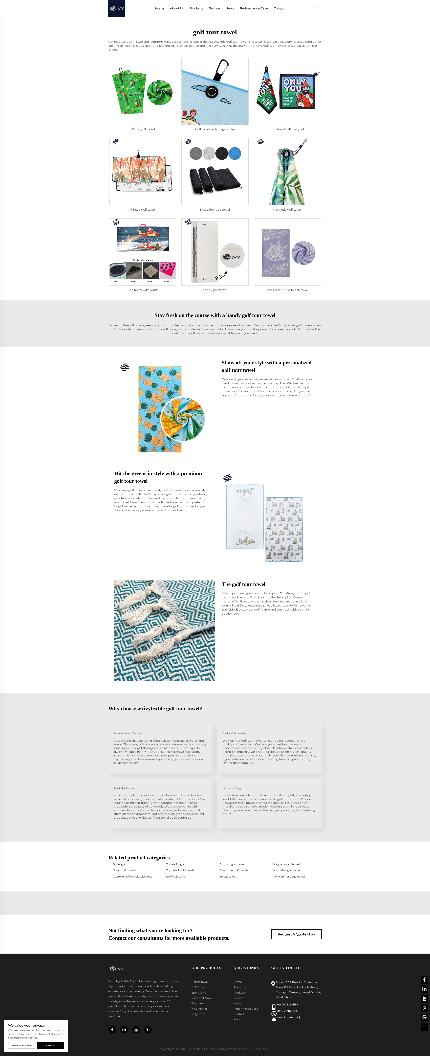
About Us (177, 8)
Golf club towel (176, 876)
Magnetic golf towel (287, 209)
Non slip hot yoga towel (289, 876)
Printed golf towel (143, 209)
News (230, 8)
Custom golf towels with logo (132, 876)
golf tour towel (236, 41)
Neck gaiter (199, 1008)
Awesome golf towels (234, 870)
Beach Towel (199, 981)
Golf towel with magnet (287, 129)
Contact (280, 8)
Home (159, 8)
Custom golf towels (233, 864)
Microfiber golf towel (215, 209)
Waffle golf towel (143, 129)
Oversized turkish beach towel (287, 290)
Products (196, 8)
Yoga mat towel (201, 998)
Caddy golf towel (215, 290)
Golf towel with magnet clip (215, 129)
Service (214, 8)
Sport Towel (199, 992)
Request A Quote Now (296, 934)
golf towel (303, 325)
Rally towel (198, 1014)
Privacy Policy (260, 1049)
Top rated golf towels (180, 870)
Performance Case (254, 8)
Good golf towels (124, 870)
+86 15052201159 (287, 1004)
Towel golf (119, 864)
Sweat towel (228, 876)
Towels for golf (175, 864)
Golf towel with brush (142, 290)
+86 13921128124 (287, 1011)
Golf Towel (198, 987)
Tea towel (197, 1003)
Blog (236, 1019)
